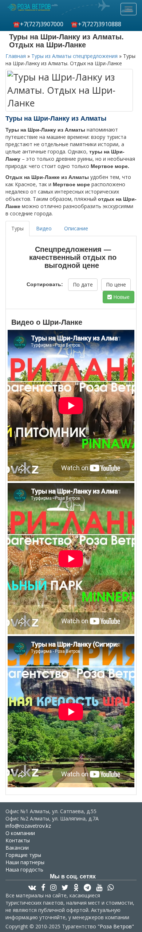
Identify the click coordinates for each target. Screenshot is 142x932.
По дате (83, 284)
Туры (17, 228)
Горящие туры (23, 854)
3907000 (38, 24)
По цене (116, 284)
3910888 (96, 24)
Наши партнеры (24, 862)
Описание (76, 228)
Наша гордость (24, 869)
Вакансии (17, 847)
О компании (20, 833)
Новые (121, 296)
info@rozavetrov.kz (28, 825)
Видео (44, 228)
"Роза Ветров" (116, 926)
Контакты (17, 840)
